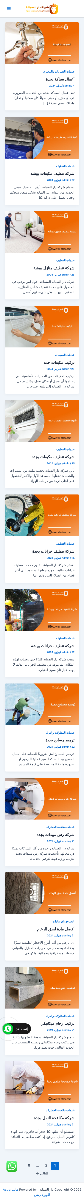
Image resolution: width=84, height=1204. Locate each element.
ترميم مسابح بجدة (60, 740)
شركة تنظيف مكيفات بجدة (53, 456)
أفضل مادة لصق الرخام (56, 929)
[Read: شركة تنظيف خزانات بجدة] (42, 515)
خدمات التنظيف (65, 166)
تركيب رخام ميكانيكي (57, 1023)
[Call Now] (8, 1028)
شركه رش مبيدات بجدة (56, 834)
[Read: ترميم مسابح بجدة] (42, 704)
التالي (42, 1173)
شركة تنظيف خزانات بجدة (53, 551)
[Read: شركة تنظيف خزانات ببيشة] (42, 610)
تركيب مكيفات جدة (59, 362)
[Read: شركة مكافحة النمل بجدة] (42, 1082)
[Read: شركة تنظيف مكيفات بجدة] (42, 421)
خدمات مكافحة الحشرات (60, 827)
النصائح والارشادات (64, 921)
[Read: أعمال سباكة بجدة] (42, 43)
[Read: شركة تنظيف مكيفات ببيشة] (42, 137)
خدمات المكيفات (65, 354)
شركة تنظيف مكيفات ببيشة (52, 173)
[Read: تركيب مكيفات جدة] (42, 326)
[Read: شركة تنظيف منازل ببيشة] (42, 232)
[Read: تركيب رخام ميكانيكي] (42, 987)
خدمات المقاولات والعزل (60, 732)
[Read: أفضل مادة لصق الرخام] (42, 893)
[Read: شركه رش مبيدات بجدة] (42, 798)
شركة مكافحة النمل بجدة (54, 1117)
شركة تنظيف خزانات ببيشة (53, 645)
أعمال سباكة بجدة (60, 79)
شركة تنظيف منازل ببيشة (54, 267)
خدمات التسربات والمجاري (59, 71)
